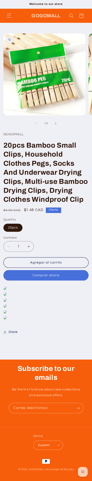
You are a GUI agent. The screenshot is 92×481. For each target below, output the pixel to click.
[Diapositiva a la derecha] (55, 123)
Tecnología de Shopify (59, 469)
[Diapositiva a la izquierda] (36, 123)
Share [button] (13, 332)
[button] (9, 16)
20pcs (13, 227)
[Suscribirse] (78, 408)
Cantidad (9, 237)
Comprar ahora (46, 275)
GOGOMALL (37, 469)
